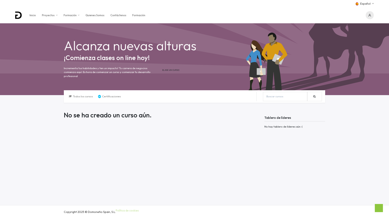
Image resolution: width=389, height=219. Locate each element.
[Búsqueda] (314, 96)
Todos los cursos (83, 96)
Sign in (370, 15)
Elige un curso (171, 70)
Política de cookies (127, 210)
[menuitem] (33, 15)
